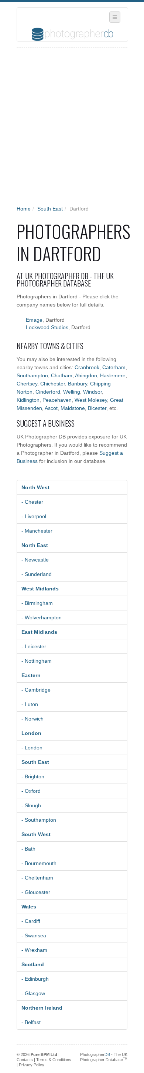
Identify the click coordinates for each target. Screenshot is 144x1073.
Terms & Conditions (53, 1059)
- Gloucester (35, 892)
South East (50, 209)
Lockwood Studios (47, 327)
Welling (71, 392)
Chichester (52, 384)
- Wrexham (34, 950)
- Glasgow (33, 993)
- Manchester (36, 531)
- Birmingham (37, 603)
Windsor (92, 392)
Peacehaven (57, 400)
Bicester (97, 408)
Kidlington (28, 400)
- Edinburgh (35, 979)
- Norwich (32, 719)
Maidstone (73, 408)
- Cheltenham (37, 878)
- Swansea (33, 935)
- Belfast (31, 1022)
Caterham (114, 367)
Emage (34, 320)
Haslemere (113, 375)
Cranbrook (87, 367)
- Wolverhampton (41, 617)
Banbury (77, 384)
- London (31, 748)
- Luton (29, 704)
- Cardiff (30, 921)
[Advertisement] (72, 128)
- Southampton (38, 820)
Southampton (32, 375)
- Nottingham (36, 661)
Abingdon (86, 375)
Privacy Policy (31, 1065)
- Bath (28, 849)
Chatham (61, 375)
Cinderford (47, 392)
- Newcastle (35, 560)
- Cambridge (36, 690)
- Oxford (31, 791)
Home (24, 209)
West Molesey (91, 400)
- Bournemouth (38, 863)
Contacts (25, 1059)
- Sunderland (36, 574)
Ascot (51, 408)
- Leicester (33, 646)
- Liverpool (33, 516)
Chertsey (27, 384)
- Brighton (32, 776)
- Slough (31, 805)
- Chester (32, 502)
